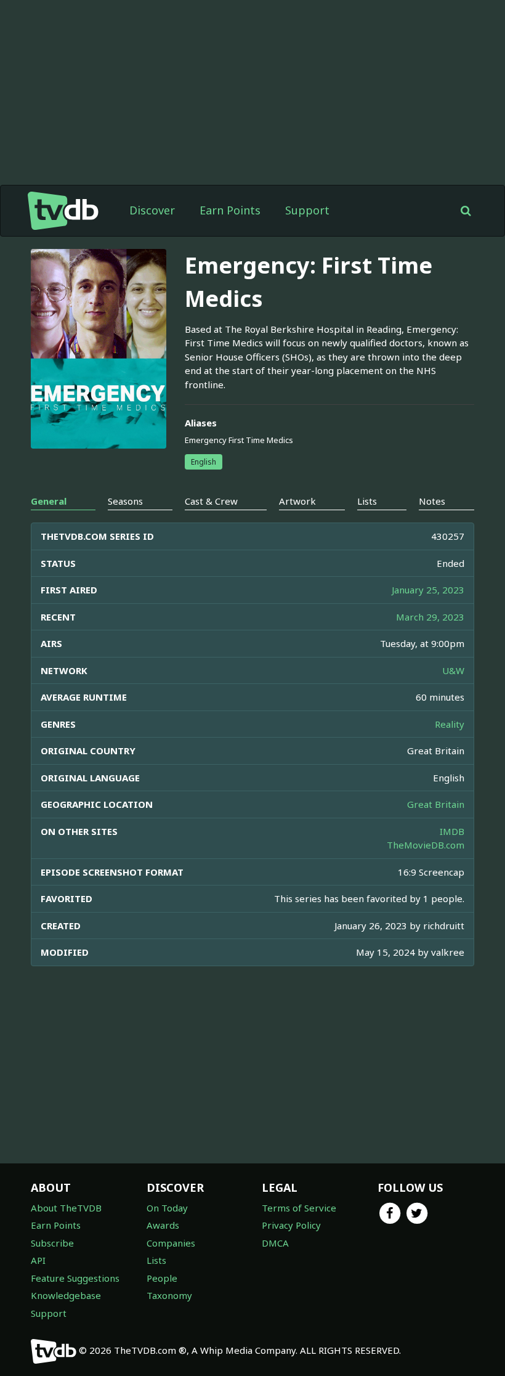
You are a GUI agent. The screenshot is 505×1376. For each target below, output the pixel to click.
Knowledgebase (66, 1295)
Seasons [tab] (125, 501)
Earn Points (230, 210)
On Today (167, 1208)
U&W (453, 670)
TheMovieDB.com (425, 845)
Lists (156, 1260)
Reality (449, 724)
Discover (152, 210)
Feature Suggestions (75, 1278)
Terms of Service (299, 1208)
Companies (171, 1243)
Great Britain (435, 804)
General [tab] (49, 501)
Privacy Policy (291, 1225)
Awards (163, 1225)
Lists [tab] (367, 501)
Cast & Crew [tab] (211, 501)
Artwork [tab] (297, 501)
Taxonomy (169, 1295)
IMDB (452, 831)
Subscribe (52, 1243)
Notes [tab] (432, 501)
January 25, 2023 (428, 590)
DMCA (275, 1243)
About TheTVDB (66, 1208)
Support (307, 210)
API (38, 1260)
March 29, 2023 (430, 617)
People (162, 1278)
